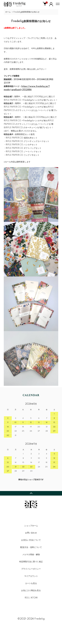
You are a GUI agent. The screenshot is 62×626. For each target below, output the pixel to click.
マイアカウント (31, 576)
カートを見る (31, 583)
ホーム (8, 12)
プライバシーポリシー (31, 569)
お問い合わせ (31, 533)
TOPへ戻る (31, 493)
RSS (27, 598)
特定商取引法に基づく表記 (31, 562)
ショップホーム (31, 526)
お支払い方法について (31, 540)
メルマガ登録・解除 (31, 555)
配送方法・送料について (31, 547)
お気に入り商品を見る (31, 590)
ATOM (34, 598)
